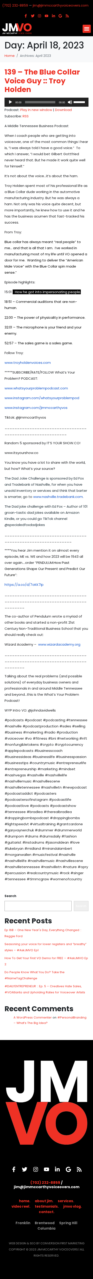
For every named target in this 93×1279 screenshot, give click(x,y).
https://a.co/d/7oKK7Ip (24, 584)
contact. (46, 1211)
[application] (46, 102)
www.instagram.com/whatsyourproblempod (42, 398)
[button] (87, 29)
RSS (26, 116)
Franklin (23, 1223)
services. (66, 1201)
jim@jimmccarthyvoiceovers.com (60, 5)
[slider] (80, 102)
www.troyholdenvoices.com (28, 362)
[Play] (10, 102)
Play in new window (36, 109)
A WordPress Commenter (33, 1017)
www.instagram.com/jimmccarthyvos (36, 407)
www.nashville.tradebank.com (58, 496)
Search (10, 896)
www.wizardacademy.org (59, 644)
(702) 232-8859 (15, 5)
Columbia (46, 1228)
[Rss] (67, 16)
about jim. (44, 1201)
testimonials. (47, 1206)
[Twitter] (33, 16)
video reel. (21, 1206)
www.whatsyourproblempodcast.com (36, 388)
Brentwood (45, 1223)
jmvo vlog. (72, 1206)
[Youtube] (46, 16)
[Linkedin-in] (53, 16)
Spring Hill (68, 1223)
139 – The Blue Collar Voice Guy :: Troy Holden (42, 80)
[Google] (60, 16)
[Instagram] (40, 16)
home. (24, 1201)
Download (63, 109)
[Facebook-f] (26, 16)
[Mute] (70, 102)
